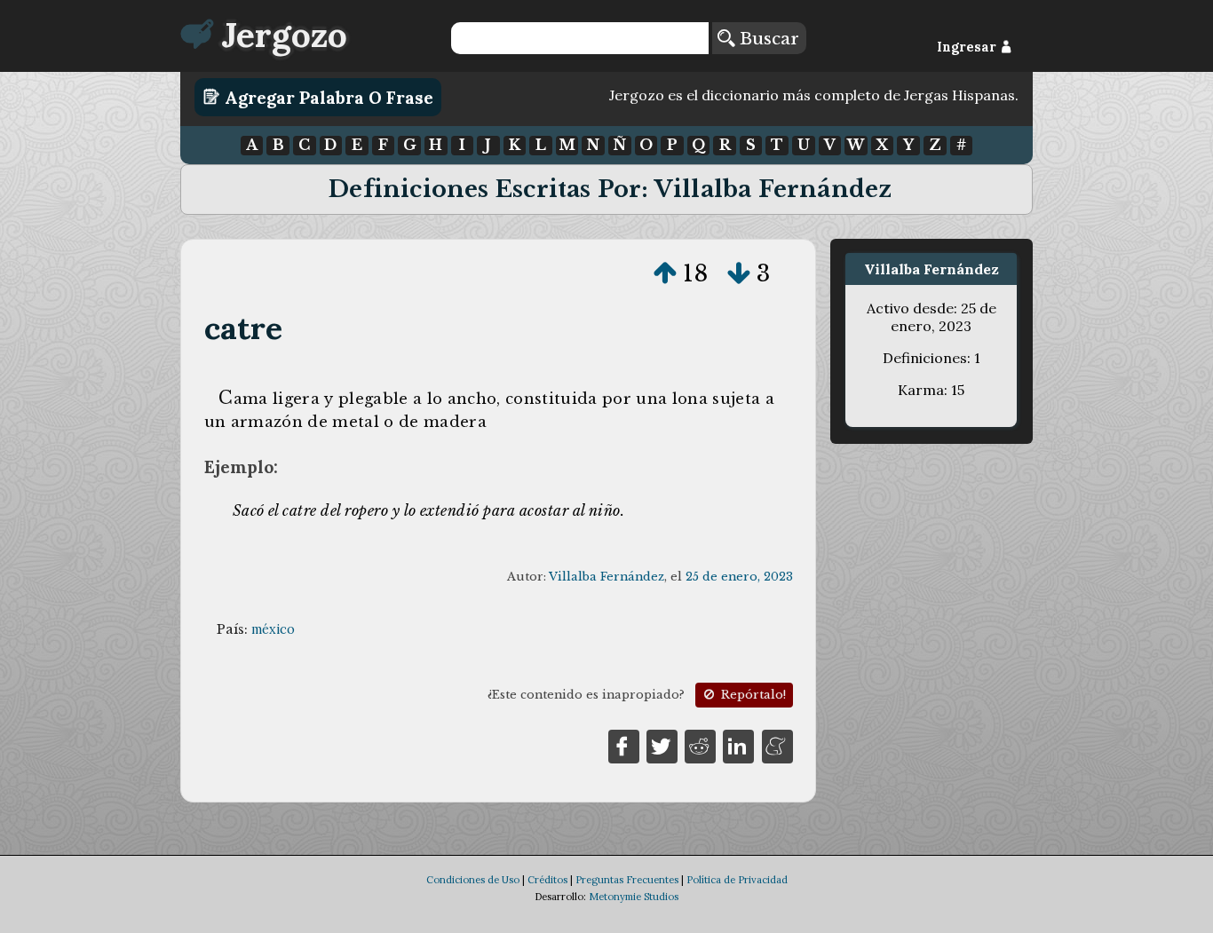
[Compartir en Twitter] (662, 746)
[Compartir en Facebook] (623, 746)
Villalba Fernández (606, 576)
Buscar (766, 38)
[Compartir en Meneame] (777, 746)
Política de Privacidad (737, 880)
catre (243, 328)
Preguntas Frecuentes (626, 880)
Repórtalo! (751, 694)
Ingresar (968, 47)
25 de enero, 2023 (739, 576)
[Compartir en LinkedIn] (738, 746)
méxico (273, 629)
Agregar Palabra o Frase (326, 96)
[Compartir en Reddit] (700, 746)
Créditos (547, 880)
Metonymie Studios (633, 896)
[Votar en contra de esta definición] (738, 273)
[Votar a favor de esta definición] (665, 273)
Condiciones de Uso (472, 880)
